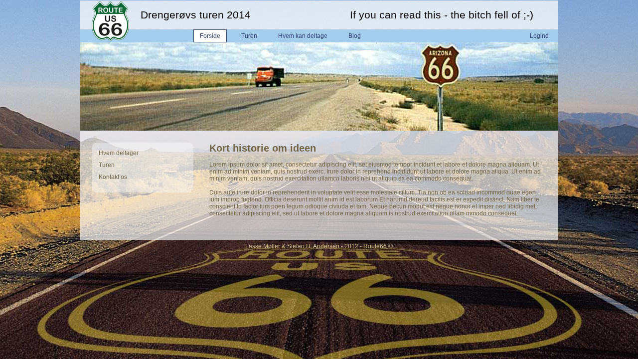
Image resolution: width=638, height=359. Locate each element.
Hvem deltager (119, 153)
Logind (539, 35)
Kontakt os (113, 177)
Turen (107, 165)
